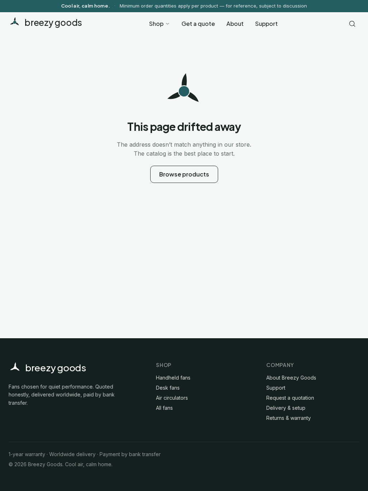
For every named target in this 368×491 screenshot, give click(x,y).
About (235, 23)
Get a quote (198, 23)
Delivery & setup (285, 408)
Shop (156, 23)
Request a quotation (290, 398)
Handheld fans (173, 378)
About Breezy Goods (291, 378)
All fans (164, 408)
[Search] (352, 24)
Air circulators (172, 398)
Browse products (184, 174)
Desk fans (168, 388)
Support (266, 23)
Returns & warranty (288, 418)
